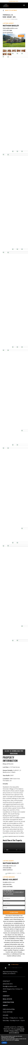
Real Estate (7, 999)
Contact (6, 996)
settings (17, 1040)
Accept (4, 1042)
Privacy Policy (14, 1031)
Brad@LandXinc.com (9, 882)
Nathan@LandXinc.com (9, 865)
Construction (8, 1002)
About (5, 1005)
